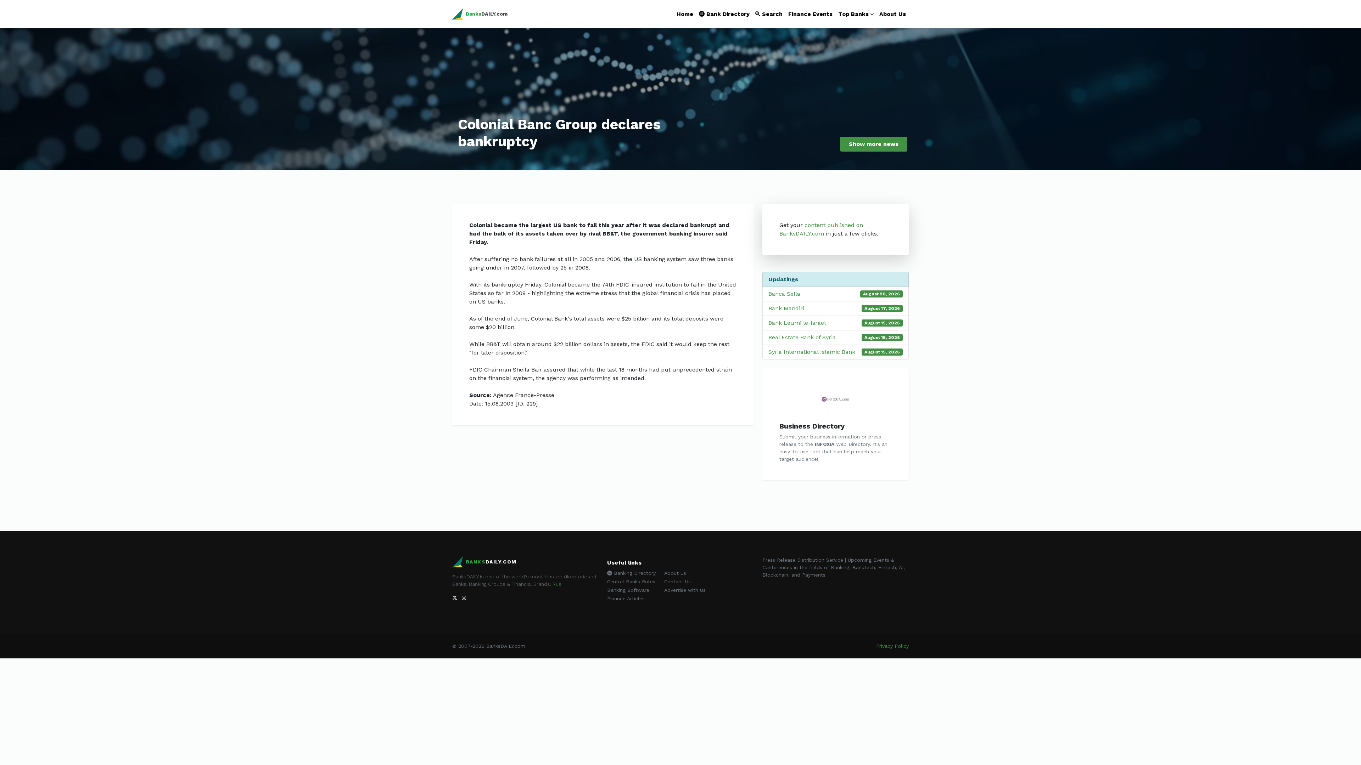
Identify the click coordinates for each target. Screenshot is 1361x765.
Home (685, 14)
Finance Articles (626, 598)
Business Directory (812, 426)
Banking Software (628, 590)
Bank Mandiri (786, 308)
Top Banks (853, 14)
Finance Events (810, 14)
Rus (557, 584)
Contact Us (677, 581)
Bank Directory (727, 14)
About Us (892, 14)
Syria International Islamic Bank (811, 351)
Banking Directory (634, 573)
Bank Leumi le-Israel (797, 322)
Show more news (873, 144)
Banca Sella (784, 293)
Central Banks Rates (631, 581)
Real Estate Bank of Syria (802, 337)
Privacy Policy (892, 646)
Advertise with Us (685, 590)
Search (771, 14)
